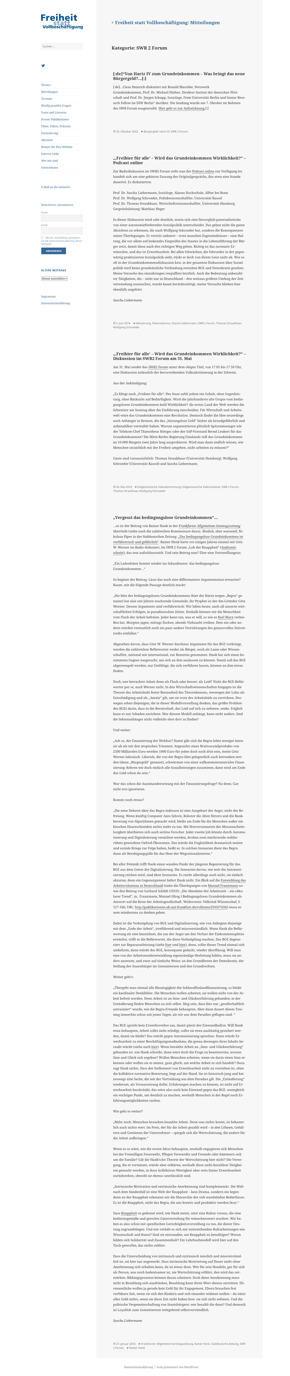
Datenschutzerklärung (55, 303)
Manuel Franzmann (223, 885)
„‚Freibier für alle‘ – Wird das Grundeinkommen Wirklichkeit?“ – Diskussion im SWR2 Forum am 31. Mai (179, 356)
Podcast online (203, 171)
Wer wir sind (49, 161)
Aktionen (47, 140)
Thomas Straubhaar (228, 323)
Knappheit (129, 1213)
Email (44, 225)
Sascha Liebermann (184, 323)
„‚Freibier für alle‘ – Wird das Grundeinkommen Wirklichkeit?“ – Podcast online (179, 160)
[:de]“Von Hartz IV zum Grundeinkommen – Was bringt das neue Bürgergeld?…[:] (179, 76)
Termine (46, 99)
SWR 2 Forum (179, 131)
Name (44, 212)
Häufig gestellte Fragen (56, 105)
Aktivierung (143, 323)
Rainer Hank (202, 1344)
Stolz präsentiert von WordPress (177, 1367)
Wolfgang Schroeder (126, 327)
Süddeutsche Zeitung (224, 1344)
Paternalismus (161, 323)
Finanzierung (49, 133)
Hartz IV (164, 131)
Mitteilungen (49, 92)
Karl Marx (225, 617)
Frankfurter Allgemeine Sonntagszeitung (167, 1344)
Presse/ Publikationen (55, 119)
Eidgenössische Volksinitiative (201, 487)
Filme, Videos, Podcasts (56, 126)
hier (168, 945)
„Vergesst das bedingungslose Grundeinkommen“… (165, 517)
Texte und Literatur (54, 112)
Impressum (48, 296)
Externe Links (50, 154)
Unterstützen (49, 167)
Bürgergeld (151, 131)
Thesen (45, 85)
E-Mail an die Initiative (55, 187)
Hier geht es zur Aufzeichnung (182, 108)
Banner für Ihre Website (56, 147)
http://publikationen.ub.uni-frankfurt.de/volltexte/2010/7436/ (181, 907)
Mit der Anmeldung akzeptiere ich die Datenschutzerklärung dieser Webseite (61, 241)
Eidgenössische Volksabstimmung (159, 487)
